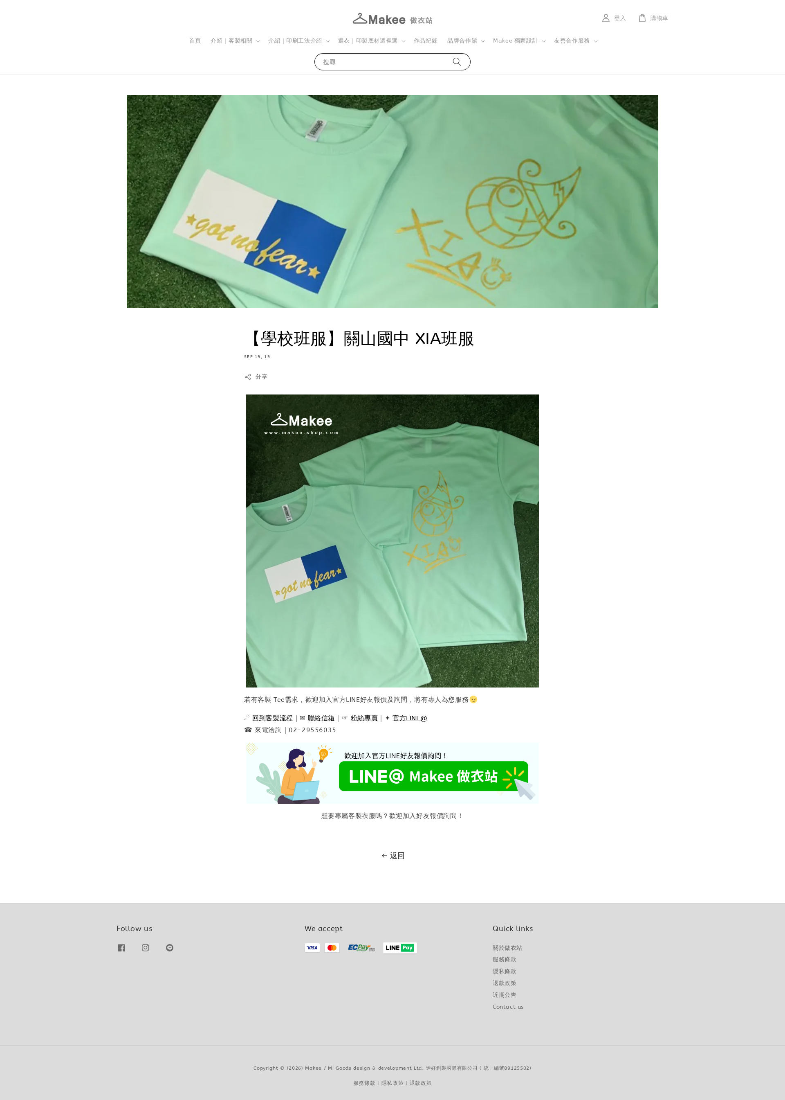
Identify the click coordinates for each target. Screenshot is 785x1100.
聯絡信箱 (321, 718)
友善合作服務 (572, 40)
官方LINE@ (409, 718)
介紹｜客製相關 (231, 40)
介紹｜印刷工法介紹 (295, 40)
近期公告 (504, 995)
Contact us (508, 1006)
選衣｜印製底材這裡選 (368, 40)
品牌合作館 (462, 40)
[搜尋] (457, 62)
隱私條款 (504, 971)
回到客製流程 (272, 718)
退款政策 (504, 983)
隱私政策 (392, 1083)
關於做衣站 (508, 947)
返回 (397, 855)
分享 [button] (261, 376)
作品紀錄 (425, 40)
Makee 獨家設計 (515, 40)
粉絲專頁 (364, 718)
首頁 (195, 40)
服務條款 (504, 959)
